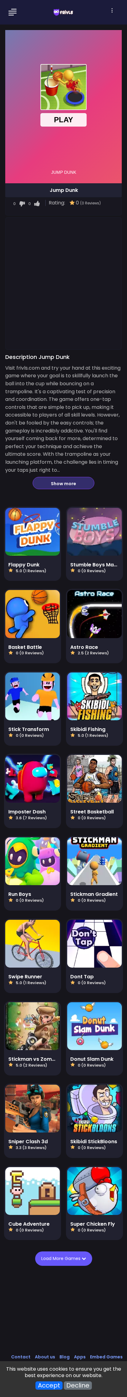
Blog (64, 1357)
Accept (49, 1385)
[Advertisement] (63, 283)
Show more (63, 484)
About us (45, 1357)
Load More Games (61, 1258)
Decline (77, 1385)
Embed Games (106, 1357)
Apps (80, 1357)
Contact (21, 1357)
